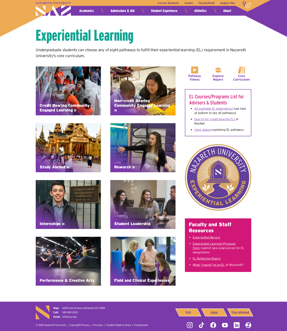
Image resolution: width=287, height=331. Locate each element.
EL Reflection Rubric (207, 258)
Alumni (188, 3)
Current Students (168, 3)
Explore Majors (218, 77)
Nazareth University (53, 9)
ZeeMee (248, 325)
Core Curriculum (241, 77)
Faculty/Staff (206, 3)
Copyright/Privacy (80, 325)
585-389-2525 (70, 312)
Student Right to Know (118, 325)
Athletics (200, 11)
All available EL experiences (213, 108)
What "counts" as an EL (209, 264)
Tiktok (201, 325)
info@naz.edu (69, 316)
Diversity (98, 325)
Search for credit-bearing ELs (214, 119)
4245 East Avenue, (83, 308)
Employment (141, 325)
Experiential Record (206, 237)
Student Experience (164, 11)
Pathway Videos (194, 77)
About (227, 11)
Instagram (190, 325)
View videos (202, 129)
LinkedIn (237, 325)
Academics (86, 11)
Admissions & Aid (122, 11)
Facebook (213, 325)
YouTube (225, 325)
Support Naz (227, 3)
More (247, 5)
